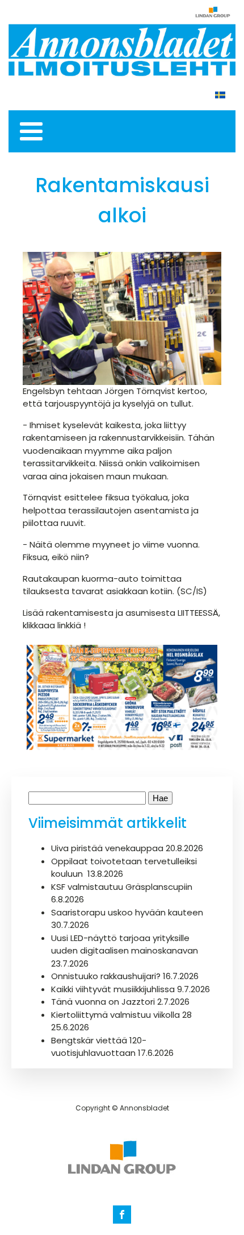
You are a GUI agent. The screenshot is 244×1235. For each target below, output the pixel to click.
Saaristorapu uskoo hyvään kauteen (127, 912)
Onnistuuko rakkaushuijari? (106, 976)
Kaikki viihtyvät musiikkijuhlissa (113, 989)
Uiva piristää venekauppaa (107, 848)
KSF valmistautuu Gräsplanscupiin (121, 887)
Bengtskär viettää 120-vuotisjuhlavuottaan (98, 1046)
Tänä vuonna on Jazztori (103, 1002)
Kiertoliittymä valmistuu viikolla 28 (121, 1015)
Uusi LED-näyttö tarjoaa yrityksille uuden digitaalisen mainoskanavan (124, 944)
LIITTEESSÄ (198, 613)
